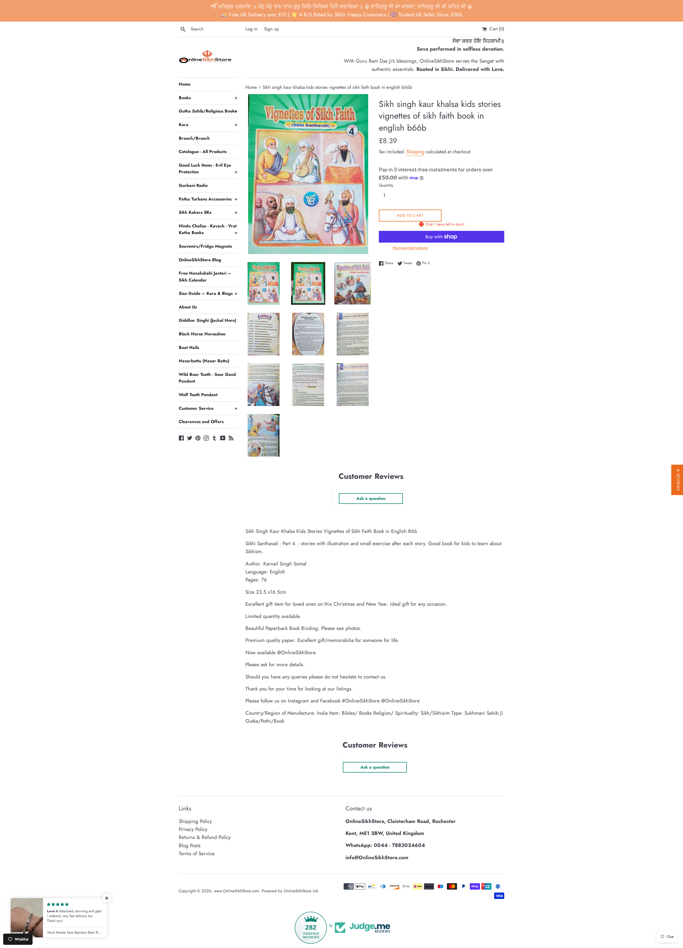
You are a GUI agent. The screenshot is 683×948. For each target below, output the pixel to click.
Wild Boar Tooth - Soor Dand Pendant (207, 377)
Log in (251, 29)
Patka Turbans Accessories (208, 199)
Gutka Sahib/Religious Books (208, 111)
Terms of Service (197, 853)
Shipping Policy (195, 821)
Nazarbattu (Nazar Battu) (204, 361)
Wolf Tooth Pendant (198, 395)
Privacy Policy (193, 829)
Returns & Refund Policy (205, 837)
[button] (107, 898)
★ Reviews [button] (678, 480)
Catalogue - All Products (203, 151)
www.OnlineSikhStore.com (236, 891)
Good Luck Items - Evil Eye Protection (208, 168)
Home (184, 84)
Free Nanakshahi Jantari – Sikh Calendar (205, 276)
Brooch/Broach (194, 138)
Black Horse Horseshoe (202, 334)
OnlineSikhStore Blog (200, 260)
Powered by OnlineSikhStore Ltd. (290, 891)
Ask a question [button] (371, 498)
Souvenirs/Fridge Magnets (205, 246)
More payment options (410, 247)
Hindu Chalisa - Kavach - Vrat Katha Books (208, 229)
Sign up (271, 29)
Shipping (415, 151)
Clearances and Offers (201, 422)
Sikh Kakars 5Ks (208, 212)
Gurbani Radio (193, 185)
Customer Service (208, 408)
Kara (208, 125)
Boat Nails (189, 347)
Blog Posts (190, 845)
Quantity (386, 185)
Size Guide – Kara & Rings (208, 293)
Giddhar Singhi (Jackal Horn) (207, 320)
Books (208, 98)
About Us (188, 307)
